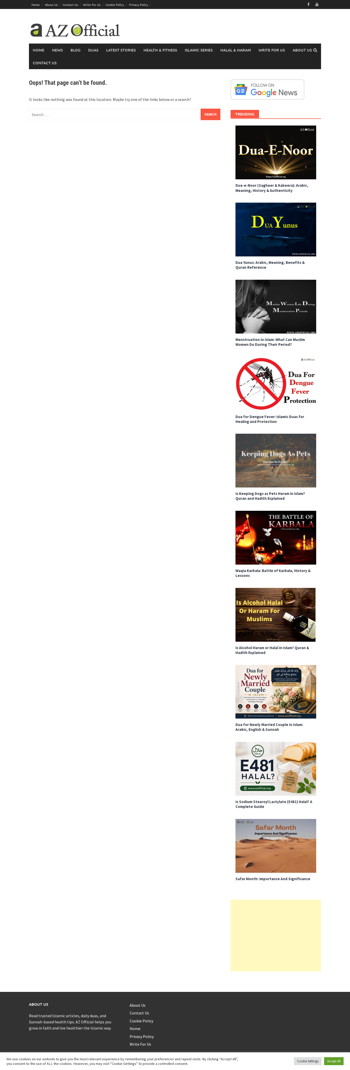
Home (36, 5)
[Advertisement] (276, 935)
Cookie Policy (115, 5)
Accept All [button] (334, 1061)
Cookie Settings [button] (307, 1061)
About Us (51, 5)
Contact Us (70, 5)
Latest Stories (121, 50)
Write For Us (91, 5)
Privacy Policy (138, 5)
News (57, 50)
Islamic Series (199, 50)
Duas (93, 50)
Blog (75, 50)
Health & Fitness (160, 50)
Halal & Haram (235, 50)
